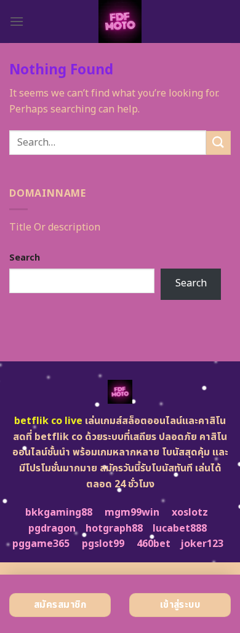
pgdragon (52, 528)
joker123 (201, 544)
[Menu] (16, 21)
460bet (153, 544)
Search (24, 257)
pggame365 (41, 544)
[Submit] (218, 143)
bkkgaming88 (58, 512)
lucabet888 (180, 528)
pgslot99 (103, 544)
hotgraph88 (114, 528)
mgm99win (132, 512)
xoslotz (190, 512)
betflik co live (48, 421)
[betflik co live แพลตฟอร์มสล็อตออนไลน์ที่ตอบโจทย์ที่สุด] (120, 21)
